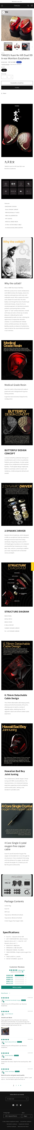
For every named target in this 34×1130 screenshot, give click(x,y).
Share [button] (4, 93)
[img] (5, 998)
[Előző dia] (2, 47)
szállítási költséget (5, 64)
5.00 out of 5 (21, 970)
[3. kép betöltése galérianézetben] (26, 47)
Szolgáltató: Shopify (14, 1121)
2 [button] (16, 1085)
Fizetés (17, 87)
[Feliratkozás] (26, 1099)
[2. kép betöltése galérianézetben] (17, 47)
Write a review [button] (17, 987)
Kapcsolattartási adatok (23, 1126)
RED (4, 70)
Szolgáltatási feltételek (24, 1124)
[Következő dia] (32, 47)
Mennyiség (3, 74)
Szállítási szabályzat (11, 1126)
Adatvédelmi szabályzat (12, 1124)
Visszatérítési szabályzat (25, 1121)
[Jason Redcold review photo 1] (5, 1031)
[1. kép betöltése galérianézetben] (8, 47)
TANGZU (8, 1121)
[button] (2, 5)
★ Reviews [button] (32, 566)
